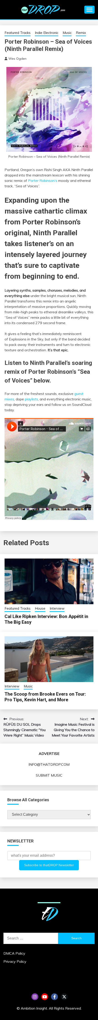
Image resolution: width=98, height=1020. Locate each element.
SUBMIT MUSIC (49, 775)
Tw (64, 996)
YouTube (44, 996)
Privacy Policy (14, 961)
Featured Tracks (18, 33)
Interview (57, 608)
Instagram (34, 996)
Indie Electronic (46, 33)
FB (54, 996)
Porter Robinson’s (42, 180)
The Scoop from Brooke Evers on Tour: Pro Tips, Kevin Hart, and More (45, 696)
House (40, 608)
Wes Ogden (17, 59)
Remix (81, 33)
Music (67, 33)
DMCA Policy (14, 953)
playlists (31, 399)
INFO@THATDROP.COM (49, 764)
